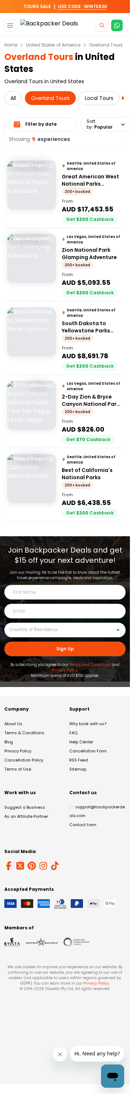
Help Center (81, 742)
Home (10, 45)
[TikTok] (55, 865)
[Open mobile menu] (10, 25)
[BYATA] (12, 942)
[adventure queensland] (42, 942)
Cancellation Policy (23, 760)
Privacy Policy (65, 670)
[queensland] (76, 942)
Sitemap (77, 769)
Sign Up (65, 649)
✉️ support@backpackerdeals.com (97, 811)
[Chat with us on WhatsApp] (117, 25)
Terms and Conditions (90, 664)
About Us (13, 724)
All (13, 98)
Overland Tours (106, 45)
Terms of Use (17, 769)
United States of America (53, 45)
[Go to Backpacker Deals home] (49, 25)
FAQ (73, 733)
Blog (8, 742)
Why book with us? (87, 724)
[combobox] (60, 629)
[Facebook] (8, 865)
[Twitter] (20, 865)
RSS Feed (78, 760)
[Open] (118, 630)
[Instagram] (43, 865)
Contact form (82, 825)
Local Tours (99, 98)
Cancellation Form (88, 751)
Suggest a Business (24, 807)
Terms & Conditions (24, 733)
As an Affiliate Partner (26, 816)
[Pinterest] (31, 865)
